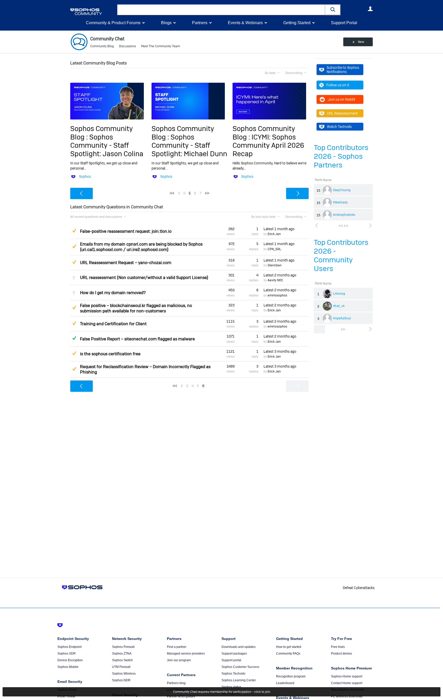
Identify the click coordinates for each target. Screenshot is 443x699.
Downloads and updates (239, 647)
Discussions (127, 46)
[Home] (92, 11)
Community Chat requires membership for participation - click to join (221, 692)
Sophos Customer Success (240, 667)
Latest (279, 229)
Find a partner (176, 647)
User (370, 8)
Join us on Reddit (341, 99)
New (361, 42)
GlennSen (274, 265)
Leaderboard (285, 683)
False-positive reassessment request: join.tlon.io (126, 231)
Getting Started (296, 23)
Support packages (234, 653)
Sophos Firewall (123, 647)
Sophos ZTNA (122, 653)
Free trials (338, 647)
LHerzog (339, 294)
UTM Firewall (121, 667)
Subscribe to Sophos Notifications (343, 69)
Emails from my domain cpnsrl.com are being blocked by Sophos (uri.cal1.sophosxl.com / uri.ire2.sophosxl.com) (141, 246)
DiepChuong (341, 190)
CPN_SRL (274, 249)
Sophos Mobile (67, 667)
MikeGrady (340, 202)
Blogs (166, 23)
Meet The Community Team (160, 46)
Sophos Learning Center (239, 680)
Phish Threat (66, 696)
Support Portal (344, 23)
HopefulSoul (342, 318)
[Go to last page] (346, 225)
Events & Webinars (245, 23)
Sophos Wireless (124, 673)
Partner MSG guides (181, 696)
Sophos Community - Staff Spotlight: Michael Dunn (189, 145)
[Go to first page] (340, 225)
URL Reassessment (342, 113)
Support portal (231, 660)
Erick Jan (274, 234)
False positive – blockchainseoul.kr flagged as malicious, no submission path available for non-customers (136, 308)
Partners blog (176, 683)
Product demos (341, 653)
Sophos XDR (66, 653)
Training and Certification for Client (113, 324)
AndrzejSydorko (344, 215)
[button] (332, 9)
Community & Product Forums (113, 23)
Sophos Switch (122, 660)
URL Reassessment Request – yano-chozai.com (125, 262)
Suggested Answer (74, 231)
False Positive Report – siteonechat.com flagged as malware (137, 339)
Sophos (85, 176)
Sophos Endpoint (69, 647)
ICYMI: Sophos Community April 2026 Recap (268, 145)
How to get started (288, 647)
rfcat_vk (339, 306)
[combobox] (221, 10)
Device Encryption (70, 660)
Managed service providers (186, 653)
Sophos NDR (121, 680)
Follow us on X (337, 85)
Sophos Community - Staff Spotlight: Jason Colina (106, 145)
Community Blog (102, 46)
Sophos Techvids (233, 673)
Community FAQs (288, 653)
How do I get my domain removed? (113, 292)
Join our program (179, 660)
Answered (74, 338)
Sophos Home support (346, 676)
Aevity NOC (275, 280)
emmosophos (277, 295)
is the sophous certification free (110, 354)
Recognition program (291, 676)
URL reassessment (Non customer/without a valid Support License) (144, 277)
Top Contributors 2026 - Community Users (341, 255)
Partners (199, 23)
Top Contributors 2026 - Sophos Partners (341, 156)
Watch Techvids (339, 126)
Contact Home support (346, 683)
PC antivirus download (347, 696)
